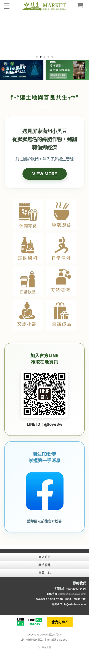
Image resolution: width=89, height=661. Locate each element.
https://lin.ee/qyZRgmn (72, 593)
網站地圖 (46, 647)
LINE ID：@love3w (44, 424)
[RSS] (39, 647)
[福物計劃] (67, 70)
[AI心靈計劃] (21, 70)
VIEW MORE (44, 173)
